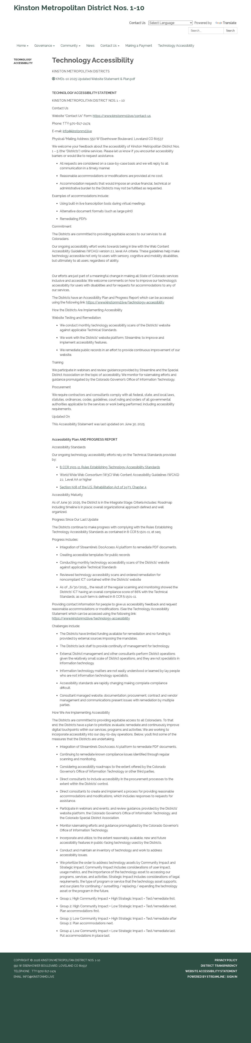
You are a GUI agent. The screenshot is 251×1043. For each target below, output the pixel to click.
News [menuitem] (90, 45)
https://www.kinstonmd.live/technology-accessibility (125, 302)
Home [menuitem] (21, 45)
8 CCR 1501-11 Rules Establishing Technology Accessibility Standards (110, 467)
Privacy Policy (226, 960)
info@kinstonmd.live (77, 131)
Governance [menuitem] (43, 45)
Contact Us (137, 23)
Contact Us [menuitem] (108, 45)
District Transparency (219, 965)
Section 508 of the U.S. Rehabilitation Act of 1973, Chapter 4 (103, 487)
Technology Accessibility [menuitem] (176, 45)
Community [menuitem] (69, 45)
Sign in (232, 976)
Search (230, 30)
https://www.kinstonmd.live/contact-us (122, 116)
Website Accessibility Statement (211, 971)
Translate (229, 23)
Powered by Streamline (206, 976)
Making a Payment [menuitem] (138, 45)
